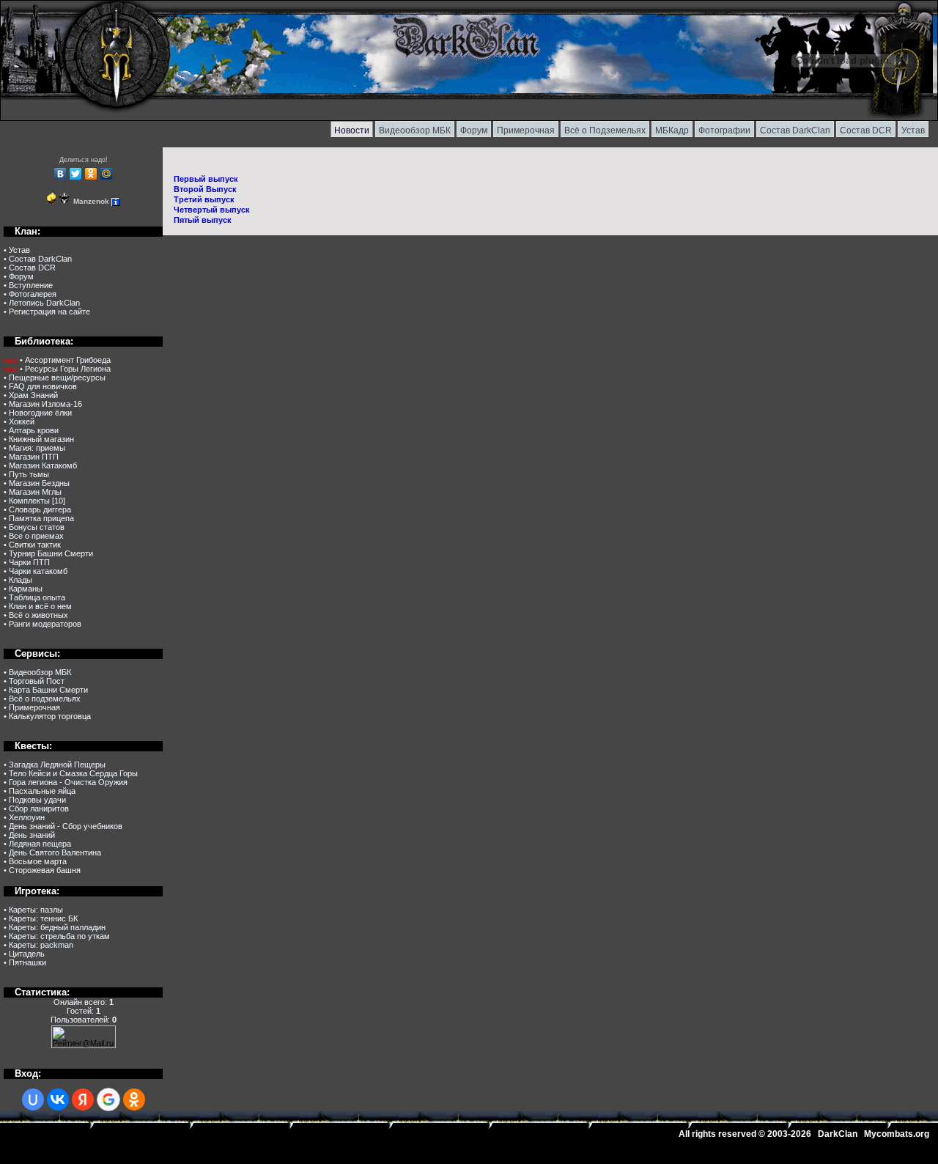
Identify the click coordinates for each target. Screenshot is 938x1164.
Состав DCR (866, 130)
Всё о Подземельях (605, 130)
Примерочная (526, 130)
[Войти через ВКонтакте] (58, 1099)
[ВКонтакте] (60, 173)
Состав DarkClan (795, 130)
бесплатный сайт (65, 1159)
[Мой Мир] (106, 173)
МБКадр (672, 130)
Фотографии (724, 130)
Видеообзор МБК (415, 130)
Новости (351, 130)
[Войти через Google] (108, 1099)
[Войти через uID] (33, 1099)
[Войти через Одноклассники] (134, 1099)
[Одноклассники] (91, 173)
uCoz (115, 1159)
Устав (913, 130)
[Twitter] (76, 173)
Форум (473, 130)
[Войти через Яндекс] (83, 1099)
